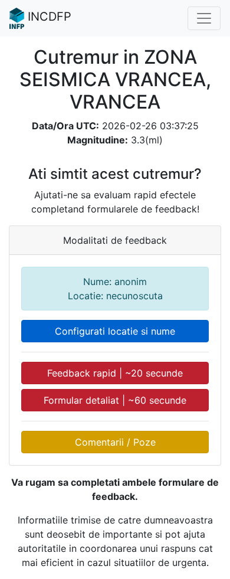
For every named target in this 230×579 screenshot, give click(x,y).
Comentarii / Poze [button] (115, 442)
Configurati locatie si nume (115, 331)
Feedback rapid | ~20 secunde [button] (115, 373)
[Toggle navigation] (204, 18)
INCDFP (47, 16)
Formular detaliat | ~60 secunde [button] (115, 400)
